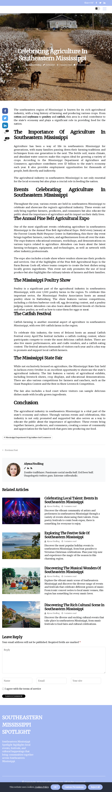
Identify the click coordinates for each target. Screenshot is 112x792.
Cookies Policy (42, 787)
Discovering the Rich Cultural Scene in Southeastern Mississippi (74, 607)
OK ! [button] (55, 787)
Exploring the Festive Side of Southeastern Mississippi (66, 535)
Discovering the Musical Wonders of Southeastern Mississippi (72, 570)
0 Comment (81, 65)
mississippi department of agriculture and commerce (28, 437)
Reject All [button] (95, 787)
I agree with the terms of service (23, 689)
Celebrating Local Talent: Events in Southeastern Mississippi (71, 500)
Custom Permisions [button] (74, 787)
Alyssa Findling (34, 65)
